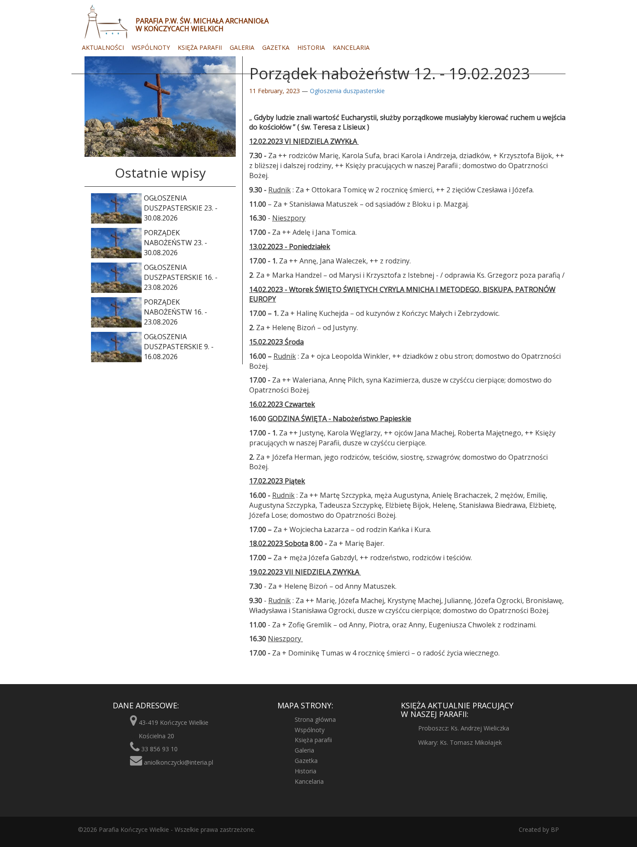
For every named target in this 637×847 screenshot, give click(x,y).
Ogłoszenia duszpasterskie (347, 91)
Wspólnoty (151, 47)
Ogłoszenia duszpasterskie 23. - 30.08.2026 (181, 208)
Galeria (242, 47)
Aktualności (103, 47)
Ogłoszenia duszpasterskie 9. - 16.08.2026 (179, 346)
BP (554, 829)
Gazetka (275, 47)
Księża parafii (200, 47)
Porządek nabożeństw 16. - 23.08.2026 (175, 312)
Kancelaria (351, 47)
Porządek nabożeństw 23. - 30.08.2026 (175, 242)
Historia (311, 47)
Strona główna (315, 719)
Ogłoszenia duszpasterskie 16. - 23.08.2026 (181, 277)
